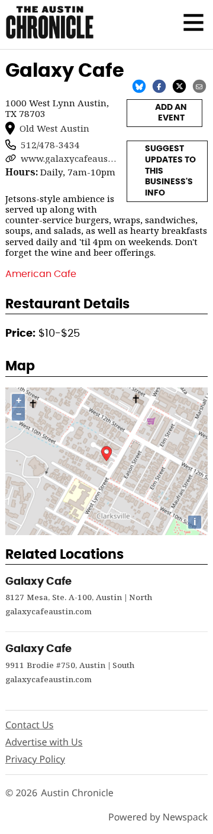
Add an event (171, 113)
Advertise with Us (43, 741)
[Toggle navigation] (193, 22)
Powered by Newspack (158, 817)
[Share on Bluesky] (139, 85)
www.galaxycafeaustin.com (68, 158)
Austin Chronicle (77, 793)
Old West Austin (54, 128)
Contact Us (29, 724)
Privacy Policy (35, 758)
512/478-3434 (50, 144)
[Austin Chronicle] (50, 22)
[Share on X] (179, 85)
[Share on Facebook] (159, 85)
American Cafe (40, 274)
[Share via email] (199, 85)
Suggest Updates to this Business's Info (170, 171)
